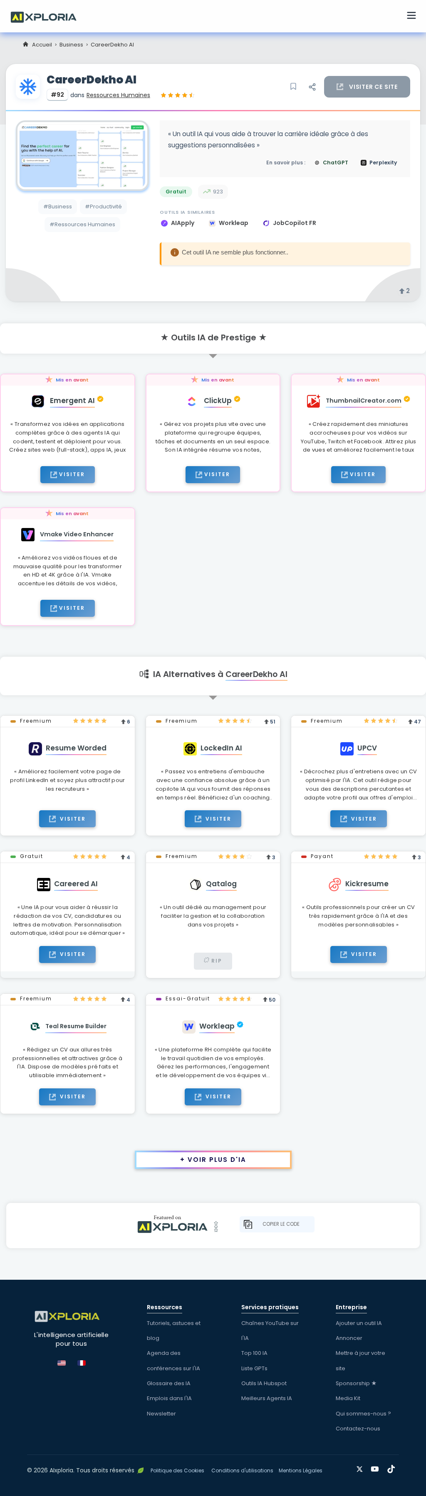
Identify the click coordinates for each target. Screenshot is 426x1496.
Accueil (42, 45)
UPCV (367, 748)
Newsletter (161, 1414)
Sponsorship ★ (356, 1383)
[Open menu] (411, 16)
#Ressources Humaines (82, 224)
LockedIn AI (221, 748)
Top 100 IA (254, 1353)
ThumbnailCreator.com (363, 400)
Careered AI (76, 884)
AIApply (183, 223)
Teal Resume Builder (75, 1026)
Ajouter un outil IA (359, 1323)
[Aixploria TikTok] (393, 1467)
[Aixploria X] (361, 1467)
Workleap (234, 223)
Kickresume (367, 884)
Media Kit (348, 1398)
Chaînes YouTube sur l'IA (270, 1330)
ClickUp (218, 401)
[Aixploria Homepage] (47, 16)
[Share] (312, 87)
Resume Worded (76, 748)
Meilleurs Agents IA (266, 1398)
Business (71, 45)
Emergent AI (72, 401)
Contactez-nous (358, 1428)
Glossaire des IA (169, 1383)
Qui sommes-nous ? (363, 1414)
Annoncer (349, 1338)
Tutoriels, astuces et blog (174, 1330)
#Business (57, 206)
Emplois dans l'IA (169, 1398)
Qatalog (221, 884)
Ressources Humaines (118, 95)
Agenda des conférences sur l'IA (173, 1360)
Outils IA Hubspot (264, 1383)
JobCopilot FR (294, 223)
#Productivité (103, 206)
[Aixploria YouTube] (377, 1467)
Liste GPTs (254, 1368)
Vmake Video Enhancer (77, 534)
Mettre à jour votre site (360, 1360)
